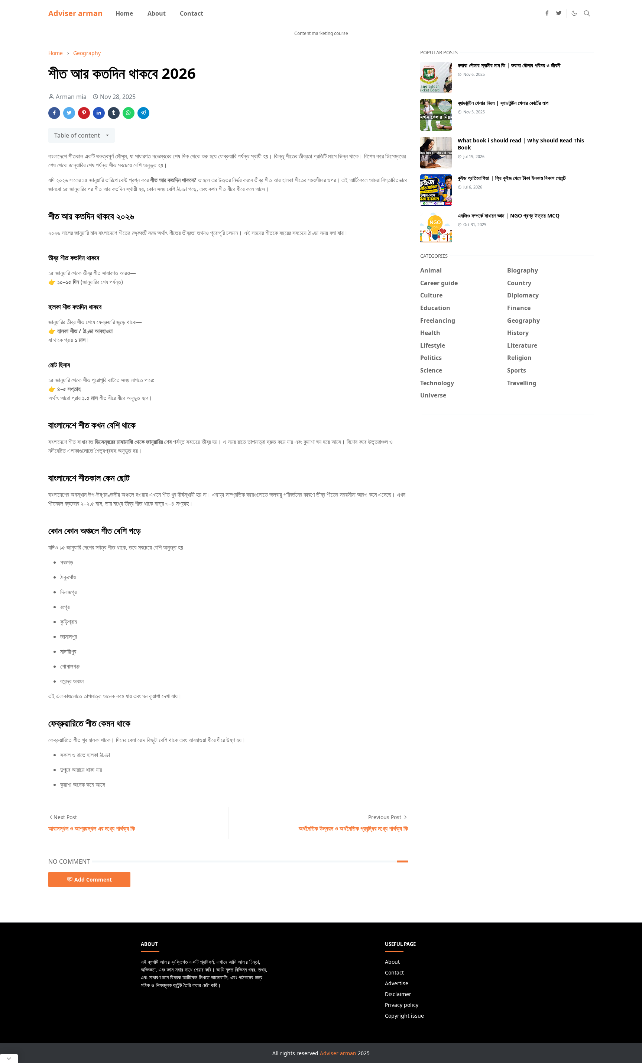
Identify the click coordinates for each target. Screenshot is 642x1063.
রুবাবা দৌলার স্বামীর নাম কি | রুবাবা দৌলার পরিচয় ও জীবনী (509, 65)
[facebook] (547, 13)
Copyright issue (404, 1015)
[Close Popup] (9, 1058)
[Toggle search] (587, 13)
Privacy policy (401, 1004)
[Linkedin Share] (99, 113)
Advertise (396, 983)
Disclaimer (398, 994)
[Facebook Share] (54, 113)
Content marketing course (321, 33)
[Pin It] (84, 113)
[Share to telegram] (143, 113)
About (392, 961)
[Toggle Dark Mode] (574, 13)
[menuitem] (124, 13)
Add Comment (93, 879)
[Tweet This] (69, 113)
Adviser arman (75, 13)
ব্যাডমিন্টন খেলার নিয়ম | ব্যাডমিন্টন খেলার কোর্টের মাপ (503, 102)
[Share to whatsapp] (128, 113)
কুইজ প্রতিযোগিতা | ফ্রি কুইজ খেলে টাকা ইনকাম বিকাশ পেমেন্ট (512, 177)
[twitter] (559, 13)
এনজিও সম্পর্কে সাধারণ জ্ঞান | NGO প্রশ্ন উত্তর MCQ (509, 215)
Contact (394, 972)
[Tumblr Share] (114, 113)
